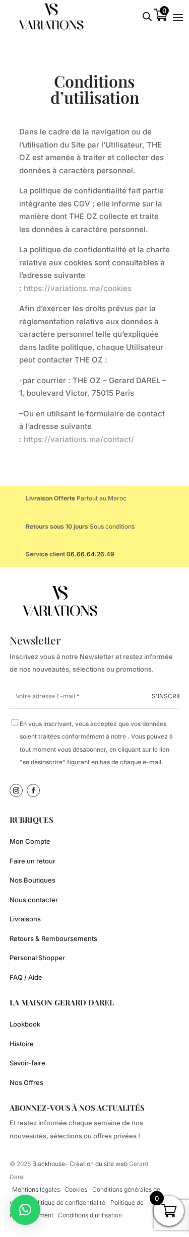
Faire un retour (32, 861)
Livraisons (25, 919)
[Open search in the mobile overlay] (147, 16)
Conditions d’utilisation (90, 1215)
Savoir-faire (27, 1063)
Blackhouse (48, 1164)
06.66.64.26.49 (90, 554)
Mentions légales (36, 1189)
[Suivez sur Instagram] (16, 790)
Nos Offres (26, 1082)
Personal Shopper (37, 958)
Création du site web (99, 1164)
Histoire (22, 1044)
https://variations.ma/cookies (78, 288)
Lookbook (25, 1024)
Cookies (76, 1189)
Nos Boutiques (32, 880)
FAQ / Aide (26, 977)
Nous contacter (34, 900)
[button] (25, 1210)
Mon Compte (30, 841)
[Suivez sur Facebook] (33, 790)
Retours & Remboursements (53, 938)
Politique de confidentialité (67, 1202)
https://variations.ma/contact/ (79, 439)
